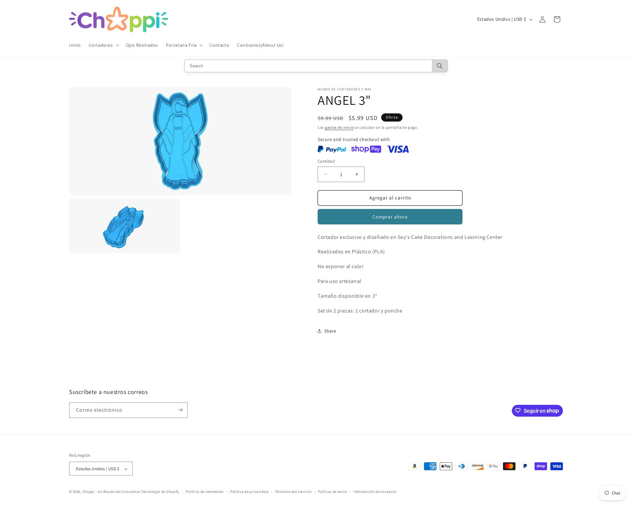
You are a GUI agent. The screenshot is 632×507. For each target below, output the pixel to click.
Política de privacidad (249, 491)
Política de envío (332, 491)
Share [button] (330, 331)
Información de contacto (375, 491)
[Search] (439, 66)
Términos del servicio (293, 491)
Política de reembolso (205, 491)
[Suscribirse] (180, 410)
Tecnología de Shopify (160, 492)
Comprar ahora (390, 217)
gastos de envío (339, 127)
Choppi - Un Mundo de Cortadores (112, 492)
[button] (103, 45)
